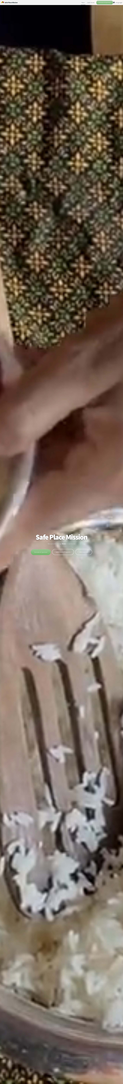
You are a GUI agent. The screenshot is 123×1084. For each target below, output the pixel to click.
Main (83, 3)
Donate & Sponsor (105, 3)
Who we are (83, 552)
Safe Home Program (63, 552)
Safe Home (90, 3)
